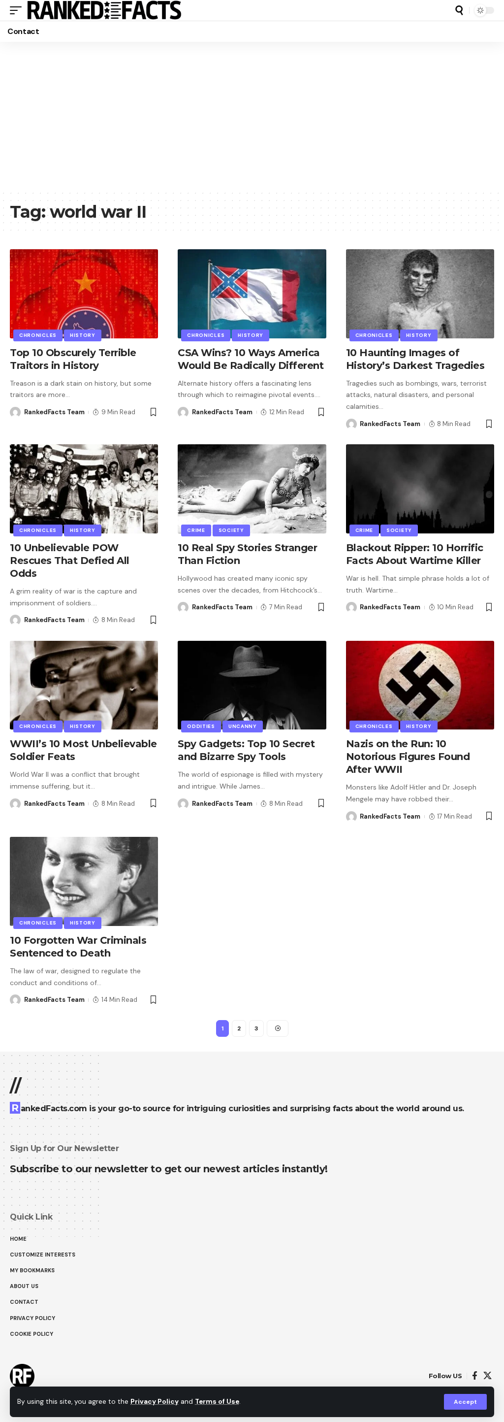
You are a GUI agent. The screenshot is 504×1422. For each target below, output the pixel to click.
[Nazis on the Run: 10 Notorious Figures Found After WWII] (420, 685)
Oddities (201, 726)
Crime (196, 530)
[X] (487, 1376)
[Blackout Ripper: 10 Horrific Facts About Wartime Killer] (420, 488)
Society (231, 530)
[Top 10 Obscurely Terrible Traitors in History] (84, 293)
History (82, 335)
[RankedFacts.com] (104, 10)
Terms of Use (217, 1401)
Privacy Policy (154, 1401)
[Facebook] (475, 1376)
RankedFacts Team (54, 412)
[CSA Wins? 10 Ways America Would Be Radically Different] (252, 293)
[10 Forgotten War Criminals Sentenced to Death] (84, 881)
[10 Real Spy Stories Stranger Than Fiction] (252, 488)
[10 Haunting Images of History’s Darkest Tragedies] (420, 293)
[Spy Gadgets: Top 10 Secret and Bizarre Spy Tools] (252, 685)
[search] (459, 10)
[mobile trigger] (18, 10)
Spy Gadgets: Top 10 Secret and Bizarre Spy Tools (246, 750)
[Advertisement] (252, 116)
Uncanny (242, 726)
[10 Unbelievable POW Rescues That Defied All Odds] (84, 488)
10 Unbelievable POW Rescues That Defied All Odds (69, 560)
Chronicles (38, 335)
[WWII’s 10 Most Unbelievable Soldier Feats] (84, 685)
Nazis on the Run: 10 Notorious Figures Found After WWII (408, 756)
